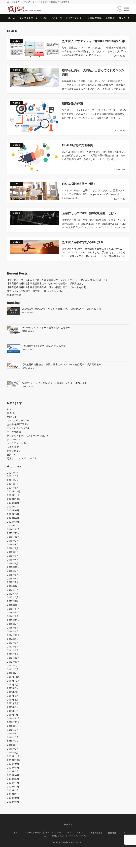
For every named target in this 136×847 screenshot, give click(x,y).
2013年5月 (13, 646)
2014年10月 (13, 635)
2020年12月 (13, 491)
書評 (11, 454)
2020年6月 (13, 510)
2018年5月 (13, 574)
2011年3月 (12, 707)
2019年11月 (13, 533)
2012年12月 (13, 657)
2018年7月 (13, 570)
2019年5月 (13, 555)
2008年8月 (13, 801)
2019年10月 (13, 536)
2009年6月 (13, 775)
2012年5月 (13, 669)
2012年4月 (13, 673)
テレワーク (14, 439)
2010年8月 (13, 726)
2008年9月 (13, 797)
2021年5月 (13, 476)
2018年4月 (13, 578)
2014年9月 (13, 639)
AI (9, 409)
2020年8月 (13, 502)
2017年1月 (12, 601)
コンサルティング (18, 428)
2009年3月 (13, 786)
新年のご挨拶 (14, 294)
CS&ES (12, 413)
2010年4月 (13, 741)
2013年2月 (13, 654)
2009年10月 (13, 760)
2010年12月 (13, 718)
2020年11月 (13, 495)
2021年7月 (13, 472)
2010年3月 (13, 745)
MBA (11, 416)
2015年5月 (13, 631)
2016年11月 (13, 608)
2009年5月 (13, 778)
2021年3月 (13, 484)
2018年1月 (12, 582)
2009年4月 (13, 782)
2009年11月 (13, 756)
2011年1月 (12, 714)
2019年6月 (13, 552)
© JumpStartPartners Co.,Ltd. (68, 842)
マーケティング (17, 443)
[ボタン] (119, 9)
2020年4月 (13, 518)
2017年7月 (12, 593)
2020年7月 (13, 506)
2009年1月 (13, 790)
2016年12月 (13, 605)
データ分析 (14, 431)
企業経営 (13, 450)
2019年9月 (13, 540)
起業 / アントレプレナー (21, 458)
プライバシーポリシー (79, 836)
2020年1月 (13, 525)
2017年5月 (13, 597)
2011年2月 (12, 710)
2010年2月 (13, 748)
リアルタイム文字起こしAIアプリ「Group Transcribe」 (36, 291)
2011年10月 (13, 680)
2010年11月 (13, 722)
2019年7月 (13, 548)
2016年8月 (13, 616)
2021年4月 (13, 480)
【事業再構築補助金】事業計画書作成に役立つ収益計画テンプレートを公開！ (47, 287)
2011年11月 (13, 676)
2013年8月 (13, 642)
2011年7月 (12, 692)
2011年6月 (12, 695)
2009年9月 (13, 763)
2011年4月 (12, 703)
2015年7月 (13, 624)
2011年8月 (12, 688)
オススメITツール (18, 420)
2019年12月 (13, 529)
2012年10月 (13, 661)
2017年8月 (13, 589)
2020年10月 (13, 499)
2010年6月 (13, 733)
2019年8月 (13, 544)
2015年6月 (13, 627)
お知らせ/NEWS (17, 424)
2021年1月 (12, 487)
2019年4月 (13, 559)
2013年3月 (13, 650)
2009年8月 (13, 767)
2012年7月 (13, 665)
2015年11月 (13, 620)
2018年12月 (13, 567)
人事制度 (13, 447)
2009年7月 (13, 771)
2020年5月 (13, 514)
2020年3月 (13, 521)
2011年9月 (12, 684)
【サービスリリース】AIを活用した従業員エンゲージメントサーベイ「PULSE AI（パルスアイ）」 (58, 279)
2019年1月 (12, 563)
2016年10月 (13, 612)
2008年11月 (13, 794)
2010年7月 (13, 729)
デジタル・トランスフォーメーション (28, 435)
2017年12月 (13, 586)
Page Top (68, 824)
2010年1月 (12, 752)
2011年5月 (12, 699)
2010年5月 (13, 737)
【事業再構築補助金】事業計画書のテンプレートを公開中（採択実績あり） (46, 283)
